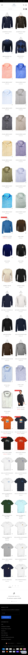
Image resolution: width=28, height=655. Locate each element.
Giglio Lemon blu (7, 579)
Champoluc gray (7, 31)
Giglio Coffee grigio (21, 473)
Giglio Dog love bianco (20, 537)
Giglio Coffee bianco (7, 473)
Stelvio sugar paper (21, 334)
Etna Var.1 (7, 385)
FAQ (2, 624)
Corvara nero (7, 334)
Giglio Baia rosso (21, 452)
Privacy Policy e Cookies (6, 628)
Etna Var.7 (21, 384)
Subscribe (6, 617)
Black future (21, 407)
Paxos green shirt (7, 82)
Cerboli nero (21, 285)
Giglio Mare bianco (20, 579)
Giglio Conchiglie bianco (7, 494)
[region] (14, 596)
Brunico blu (20, 56)
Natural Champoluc (7, 310)
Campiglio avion (7, 236)
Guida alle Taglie (4, 635)
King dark (21, 236)
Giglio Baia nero (7, 452)
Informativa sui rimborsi (6, 639)
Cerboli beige (7, 285)
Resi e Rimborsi (4, 633)
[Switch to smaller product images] (26, 9)
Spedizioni (3, 630)
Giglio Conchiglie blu (21, 493)
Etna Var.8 (7, 411)
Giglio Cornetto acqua (20, 516)
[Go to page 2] (18, 585)
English (19, 643)
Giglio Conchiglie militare (7, 516)
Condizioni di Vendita (5, 626)
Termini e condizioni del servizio (7, 637)
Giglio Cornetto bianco (7, 538)
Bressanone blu (7, 56)
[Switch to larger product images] (23, 9)
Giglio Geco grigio (7, 559)
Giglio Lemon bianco (21, 559)
